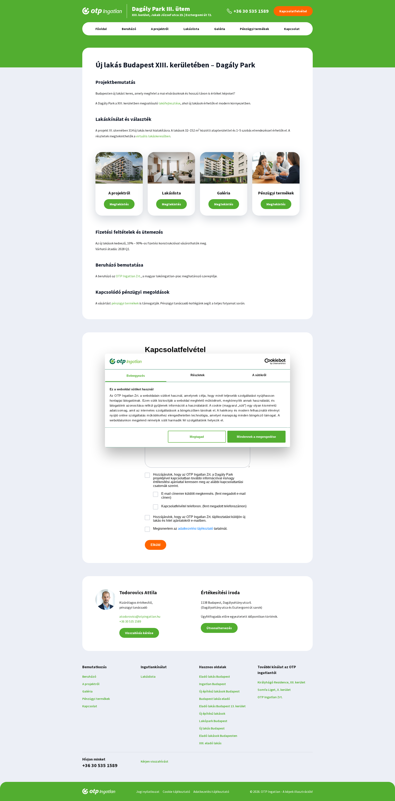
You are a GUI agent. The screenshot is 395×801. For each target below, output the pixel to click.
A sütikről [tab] (259, 375)
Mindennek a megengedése (256, 436)
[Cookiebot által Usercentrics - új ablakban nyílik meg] (268, 361)
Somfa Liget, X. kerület (274, 690)
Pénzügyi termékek (254, 29)
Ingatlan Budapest (212, 684)
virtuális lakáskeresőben (153, 136)
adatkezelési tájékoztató (195, 528)
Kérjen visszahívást (154, 761)
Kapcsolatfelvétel (293, 11)
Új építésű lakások (212, 713)
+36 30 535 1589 (130, 621)
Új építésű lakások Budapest (219, 691)
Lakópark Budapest (213, 721)
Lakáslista (191, 29)
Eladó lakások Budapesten (218, 736)
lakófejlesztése (169, 103)
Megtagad (197, 436)
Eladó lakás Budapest (214, 676)
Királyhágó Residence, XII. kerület (281, 682)
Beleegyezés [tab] (136, 375)
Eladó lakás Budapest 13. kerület (222, 706)
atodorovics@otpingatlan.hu (139, 616)
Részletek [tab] (198, 375)
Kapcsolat (292, 29)
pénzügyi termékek (125, 303)
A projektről (159, 29)
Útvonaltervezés (219, 628)
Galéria (219, 29)
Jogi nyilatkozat (147, 791)
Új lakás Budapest (212, 728)
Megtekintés (119, 204)
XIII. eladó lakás (210, 743)
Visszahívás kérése (139, 633)
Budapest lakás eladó (214, 699)
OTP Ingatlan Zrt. (128, 276)
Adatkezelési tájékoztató (211, 791)
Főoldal (101, 29)
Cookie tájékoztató (176, 791)
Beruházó (129, 29)
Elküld (155, 545)
